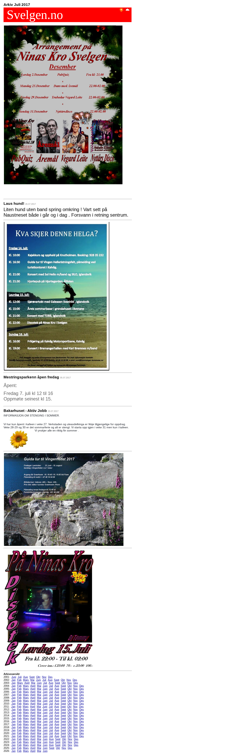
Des (50, 676)
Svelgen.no (33, 15)
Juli (20, 676)
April (27, 682)
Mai (32, 679)
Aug (25, 676)
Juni (13, 676)
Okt (38, 676)
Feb (19, 679)
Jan (13, 679)
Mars (26, 679)
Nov (44, 676)
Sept (32, 676)
